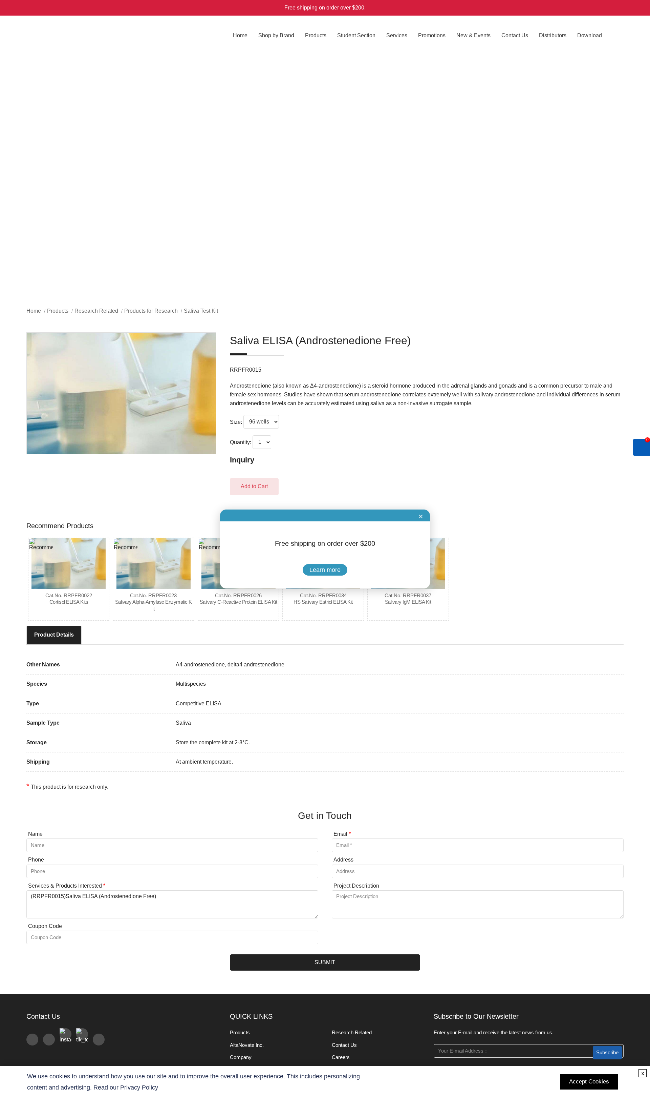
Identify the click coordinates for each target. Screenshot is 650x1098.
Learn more (325, 569)
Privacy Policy (139, 1087)
